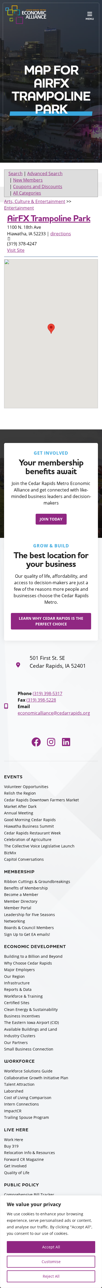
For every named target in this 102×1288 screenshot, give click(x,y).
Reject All (51, 1276)
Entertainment (19, 208)
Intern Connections (21, 1104)
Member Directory (20, 901)
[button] (51, 329)
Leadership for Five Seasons (29, 914)
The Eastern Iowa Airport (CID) (31, 1022)
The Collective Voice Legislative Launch (39, 846)
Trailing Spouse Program (26, 1117)
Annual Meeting (18, 812)
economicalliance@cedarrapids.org (54, 713)
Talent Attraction (19, 1084)
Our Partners (16, 1042)
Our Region (14, 976)
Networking (14, 921)
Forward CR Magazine (24, 1159)
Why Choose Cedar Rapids (28, 963)
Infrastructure (17, 982)
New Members (28, 180)
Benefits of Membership (26, 888)
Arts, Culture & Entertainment (34, 201)
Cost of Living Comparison (27, 1097)
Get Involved (15, 1165)
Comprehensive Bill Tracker (29, 1194)
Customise (51, 1261)
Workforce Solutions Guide (28, 1071)
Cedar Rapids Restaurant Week (32, 833)
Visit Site (15, 250)
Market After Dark (20, 806)
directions (60, 233)
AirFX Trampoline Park (48, 218)
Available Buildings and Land (30, 1029)
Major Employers (19, 969)
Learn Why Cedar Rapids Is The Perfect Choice (51, 621)
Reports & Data (18, 989)
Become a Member (21, 894)
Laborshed (13, 1091)
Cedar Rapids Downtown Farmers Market (41, 799)
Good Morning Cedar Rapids (30, 819)
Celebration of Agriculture (27, 839)
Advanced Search (45, 173)
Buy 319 (11, 1146)
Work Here (13, 1139)
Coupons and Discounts (37, 186)
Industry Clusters (19, 1035)
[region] (51, 1241)
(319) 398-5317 (47, 693)
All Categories (27, 193)
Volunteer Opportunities (26, 786)
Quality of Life (16, 1172)
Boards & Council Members (29, 927)
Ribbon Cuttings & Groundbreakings (37, 881)
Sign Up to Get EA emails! (27, 934)
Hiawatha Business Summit (29, 826)
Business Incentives (22, 1016)
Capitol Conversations (24, 859)
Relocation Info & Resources (29, 1152)
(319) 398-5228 (41, 700)
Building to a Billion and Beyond (33, 956)
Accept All (51, 1247)
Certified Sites (16, 1002)
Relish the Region (20, 793)
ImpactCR (12, 1110)
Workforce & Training (23, 996)
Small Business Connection (28, 1049)
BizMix (10, 852)
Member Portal (17, 907)
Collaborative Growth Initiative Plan (36, 1077)
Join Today (51, 519)
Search (15, 173)
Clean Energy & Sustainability (31, 1009)
